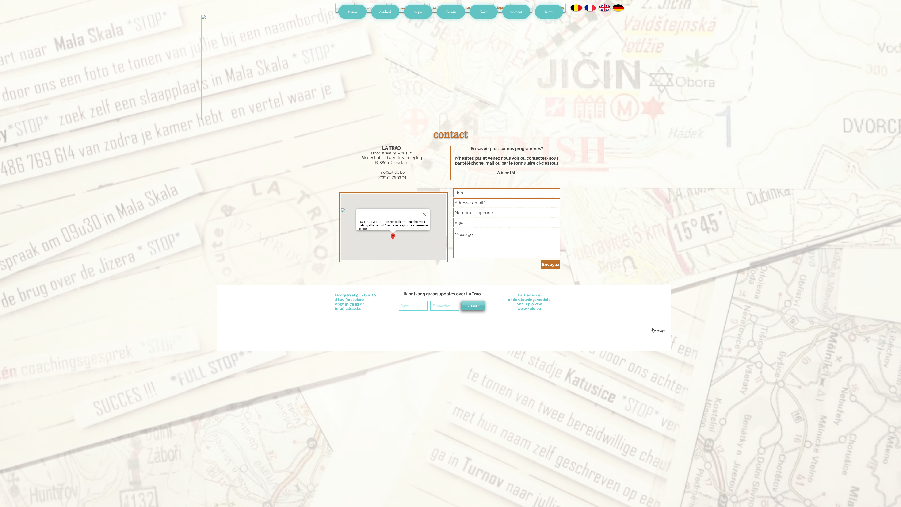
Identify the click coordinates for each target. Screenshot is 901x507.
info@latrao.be (391, 172)
